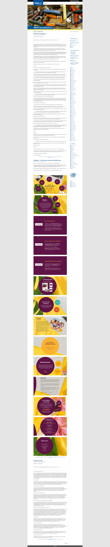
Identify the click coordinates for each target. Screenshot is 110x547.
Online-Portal (73, 158)
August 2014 (73, 116)
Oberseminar (49, 156)
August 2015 (73, 103)
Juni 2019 (72, 79)
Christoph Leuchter (75, 176)
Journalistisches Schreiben (75, 155)
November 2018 (73, 80)
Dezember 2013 (73, 125)
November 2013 (73, 126)
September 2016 (73, 94)
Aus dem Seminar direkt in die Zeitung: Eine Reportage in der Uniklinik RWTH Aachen (74, 63)
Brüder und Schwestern (74, 60)
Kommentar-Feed (73, 185)
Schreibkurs (74, 173)
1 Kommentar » (50, 457)
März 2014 (72, 121)
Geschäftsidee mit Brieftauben (73, 53)
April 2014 (72, 120)
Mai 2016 (72, 98)
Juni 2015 (72, 106)
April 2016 (72, 99)
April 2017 (72, 90)
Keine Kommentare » (50, 157)
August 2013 (73, 130)
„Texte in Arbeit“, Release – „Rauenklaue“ (75, 40)
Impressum (55, 546)
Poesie (72, 159)
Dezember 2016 (73, 93)
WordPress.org (73, 186)
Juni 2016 (72, 97)
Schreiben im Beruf (74, 163)
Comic (72, 151)
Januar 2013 (73, 139)
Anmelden (77, 3)
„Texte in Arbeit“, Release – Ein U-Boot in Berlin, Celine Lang (75, 43)
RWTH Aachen (54, 156)
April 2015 (72, 107)
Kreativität (74, 175)
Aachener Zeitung (73, 145)
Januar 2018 (73, 88)
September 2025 (73, 70)
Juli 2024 (72, 71)
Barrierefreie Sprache (74, 177)
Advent (72, 146)
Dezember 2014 (73, 112)
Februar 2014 (73, 122)
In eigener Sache (45, 156)
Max (72, 62)
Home (45, 3)
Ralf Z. (72, 56)
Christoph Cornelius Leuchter (42, 161)
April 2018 (72, 85)
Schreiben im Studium (59, 156)
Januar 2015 (73, 111)
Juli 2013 (72, 131)
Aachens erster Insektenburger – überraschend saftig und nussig (74, 57)
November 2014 (73, 113)
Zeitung (72, 168)
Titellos (72, 47)
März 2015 (72, 108)
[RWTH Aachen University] (38, 5)
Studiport (72, 165)
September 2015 (73, 102)
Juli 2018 (72, 84)
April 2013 (72, 135)
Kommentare (77, 31)
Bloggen (42, 156)
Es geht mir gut (38, 460)
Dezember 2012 (73, 140)
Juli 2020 (72, 74)
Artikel (72, 31)
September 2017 (73, 89)
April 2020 (72, 76)
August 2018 (73, 83)
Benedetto (72, 149)
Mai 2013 (72, 134)
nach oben (66, 543)
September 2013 (73, 129)
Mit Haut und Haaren (40, 33)
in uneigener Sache (74, 154)
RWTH (52, 156)
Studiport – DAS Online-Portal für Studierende (47, 160)
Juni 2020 (72, 75)
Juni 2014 (72, 117)
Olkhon (72, 46)
